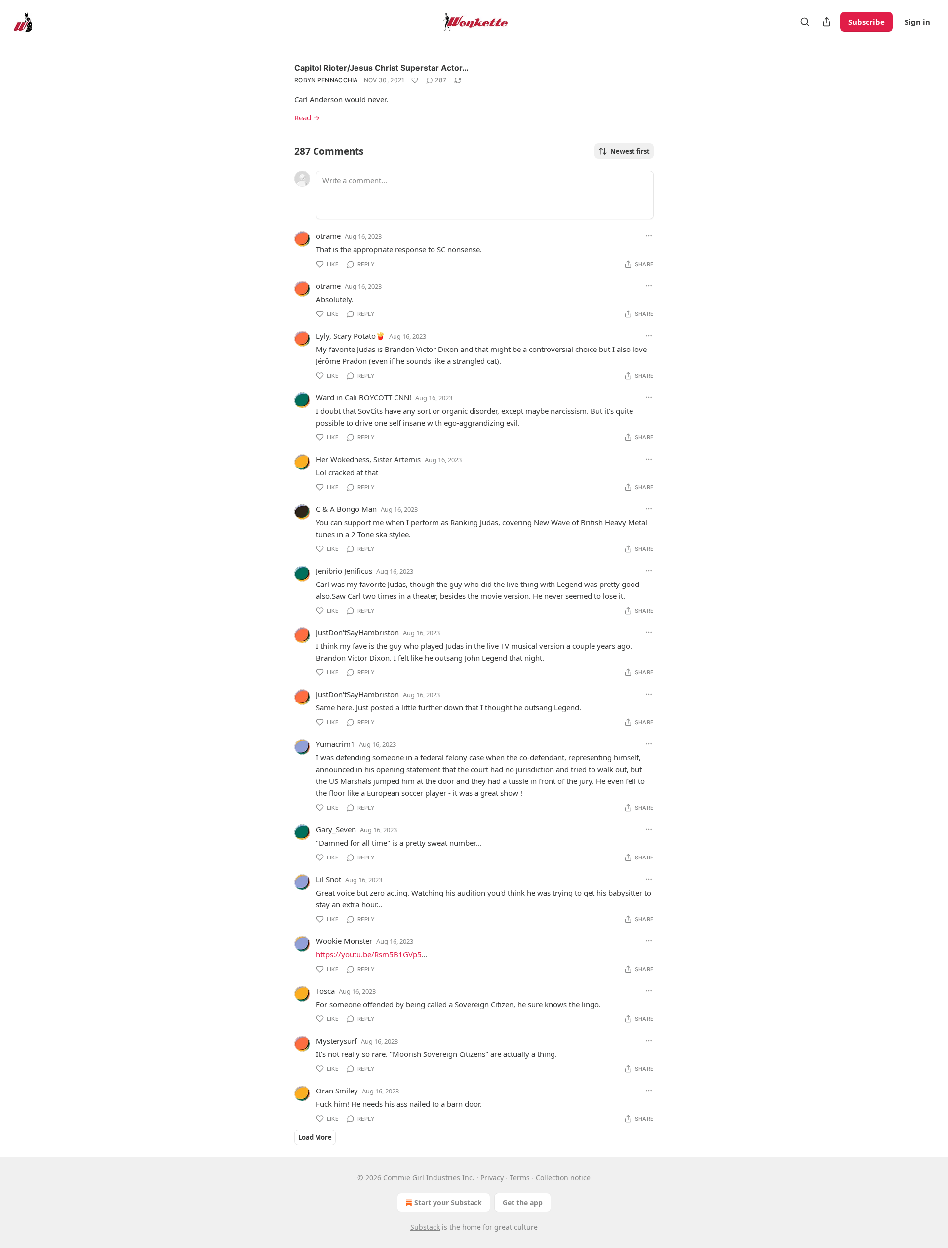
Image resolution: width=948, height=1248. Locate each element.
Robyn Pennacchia (326, 80)
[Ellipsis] (649, 236)
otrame (328, 236)
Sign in (917, 22)
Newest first (630, 151)
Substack (425, 1227)
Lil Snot (328, 879)
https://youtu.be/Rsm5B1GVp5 (369, 954)
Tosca (325, 991)
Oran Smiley (337, 1090)
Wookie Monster (344, 941)
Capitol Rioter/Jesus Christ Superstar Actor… (381, 68)
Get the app (523, 1202)
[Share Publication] (826, 22)
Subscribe (866, 22)
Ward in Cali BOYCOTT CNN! (363, 397)
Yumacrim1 (335, 744)
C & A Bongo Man (346, 509)
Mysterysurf (336, 1041)
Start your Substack (448, 1202)
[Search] (805, 22)
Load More (315, 1137)
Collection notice (563, 1177)
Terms (520, 1177)
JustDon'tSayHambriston (357, 632)
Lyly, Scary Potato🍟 (350, 336)
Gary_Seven (336, 829)
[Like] (414, 80)
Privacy (492, 1177)
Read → (307, 117)
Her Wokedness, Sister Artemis (368, 459)
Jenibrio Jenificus (344, 571)
